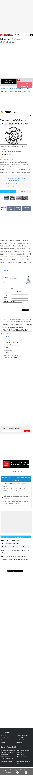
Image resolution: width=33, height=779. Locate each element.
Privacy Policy (20, 738)
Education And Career (7, 752)
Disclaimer (19, 742)
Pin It (14, 112)
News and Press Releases (8, 750)
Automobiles (20, 759)
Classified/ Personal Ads (23, 756)
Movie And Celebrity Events (8, 759)
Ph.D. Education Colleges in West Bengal (14, 556)
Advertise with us (5, 738)
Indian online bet (5, 756)
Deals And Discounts (6, 761)
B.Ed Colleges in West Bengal (11, 540)
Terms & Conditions (22, 735)
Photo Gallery (20, 754)
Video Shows (4, 754)
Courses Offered (6, 169)
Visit (11, 288)
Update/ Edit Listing (12, 181)
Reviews (5, 157)
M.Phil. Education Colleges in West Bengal (14, 547)
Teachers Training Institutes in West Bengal (15, 559)
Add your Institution (24, 85)
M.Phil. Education (23, 91)
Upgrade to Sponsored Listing (15, 178)
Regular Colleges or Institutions (11, 88)
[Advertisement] (16, 16)
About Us (3, 735)
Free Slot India (20, 740)
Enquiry (3, 740)
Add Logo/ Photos (11, 183)
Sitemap (3, 742)
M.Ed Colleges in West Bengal (11, 543)
